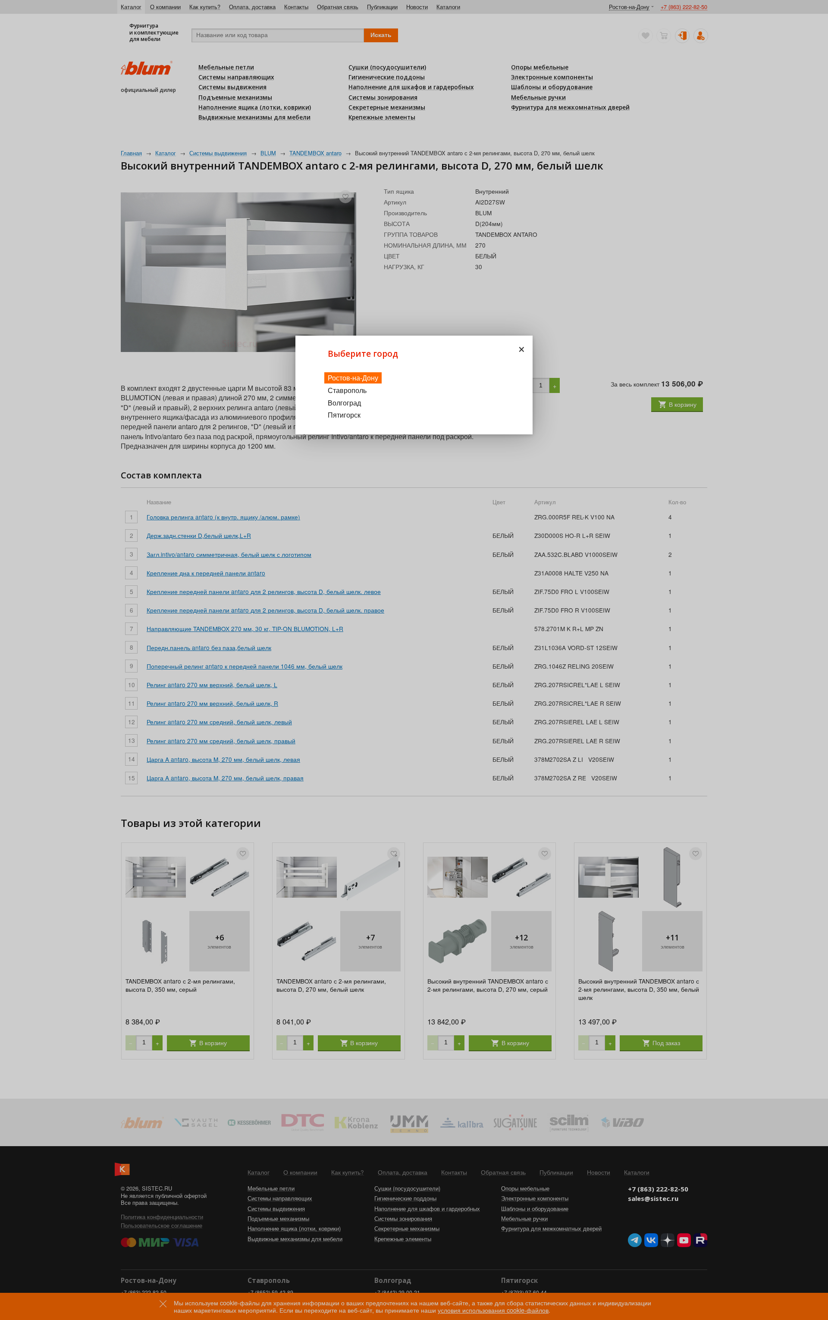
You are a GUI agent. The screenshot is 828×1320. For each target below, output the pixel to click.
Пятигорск (344, 415)
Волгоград (344, 403)
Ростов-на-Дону (353, 378)
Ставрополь (347, 390)
